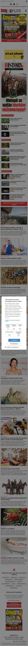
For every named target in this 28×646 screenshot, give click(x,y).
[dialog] (14, 323)
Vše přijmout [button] (14, 340)
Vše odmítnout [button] (14, 343)
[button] (14, 321)
